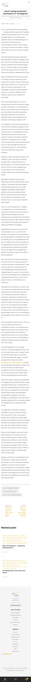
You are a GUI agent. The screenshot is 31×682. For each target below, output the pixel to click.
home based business (11, 543)
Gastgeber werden (15, 637)
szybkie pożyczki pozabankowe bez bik (12, 494)
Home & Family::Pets (17, 541)
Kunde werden (15, 639)
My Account (5, 679)
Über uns (15, 632)
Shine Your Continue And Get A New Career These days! (9, 511)
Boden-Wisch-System (15, 622)
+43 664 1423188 (16, 602)
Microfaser (15, 620)
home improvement (22, 543)
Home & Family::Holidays (7, 23)
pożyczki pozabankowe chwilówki (11, 488)
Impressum (15, 646)
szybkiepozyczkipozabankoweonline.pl (13, 362)
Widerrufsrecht (15, 651)
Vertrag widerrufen (7, 653)
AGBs (15, 649)
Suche (15, 679)
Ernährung (15, 624)
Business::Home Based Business (10, 535)
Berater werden (15, 634)
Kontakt (15, 641)
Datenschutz (15, 644)
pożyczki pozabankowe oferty (10, 491)
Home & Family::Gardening (16, 537)
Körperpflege (15, 617)
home (20, 535)
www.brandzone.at (19, 670)
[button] (28, 2)
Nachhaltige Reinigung (15, 615)
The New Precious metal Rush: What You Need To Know (22, 511)
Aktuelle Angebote (15, 612)
